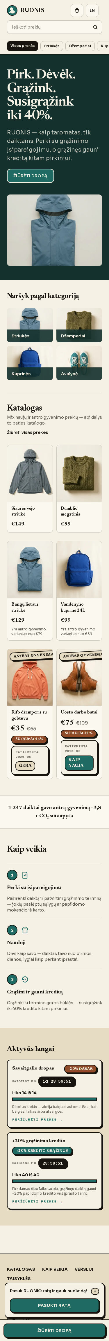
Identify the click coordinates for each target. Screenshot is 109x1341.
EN (92, 10)
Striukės (51, 46)
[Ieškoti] (95, 27)
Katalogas (21, 1269)
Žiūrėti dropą (30, 175)
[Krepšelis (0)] (77, 10)
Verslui (84, 1269)
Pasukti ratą (54, 1305)
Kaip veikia (55, 1269)
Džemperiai (80, 46)
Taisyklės (19, 1278)
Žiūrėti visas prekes (27, 432)
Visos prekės (22, 45)
